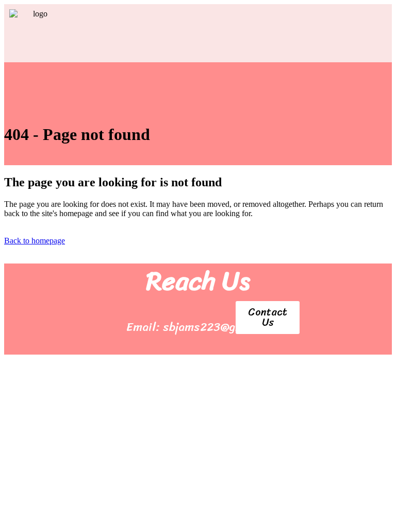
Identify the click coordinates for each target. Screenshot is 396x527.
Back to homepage (34, 240)
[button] (231, 38)
